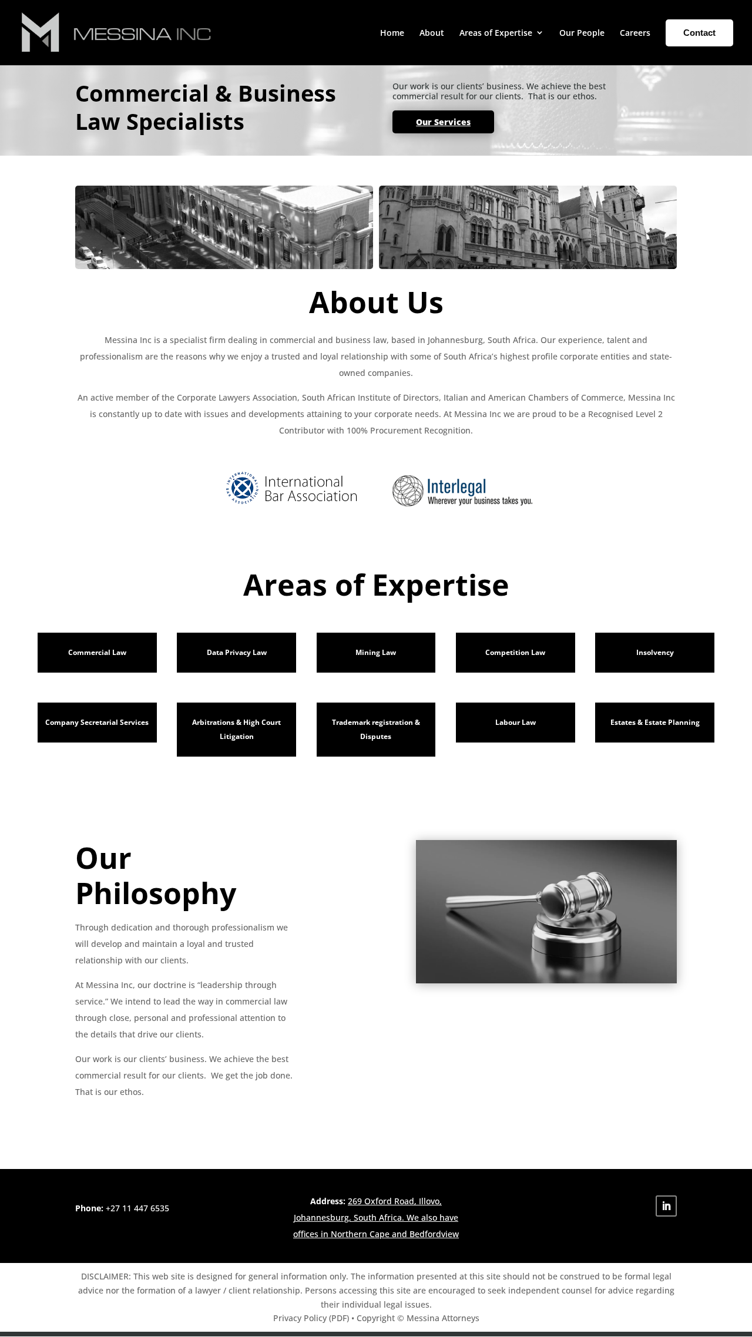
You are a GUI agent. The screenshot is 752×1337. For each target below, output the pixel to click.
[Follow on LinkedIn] (666, 1206)
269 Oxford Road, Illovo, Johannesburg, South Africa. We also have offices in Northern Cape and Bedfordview (376, 1217)
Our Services (443, 121)
